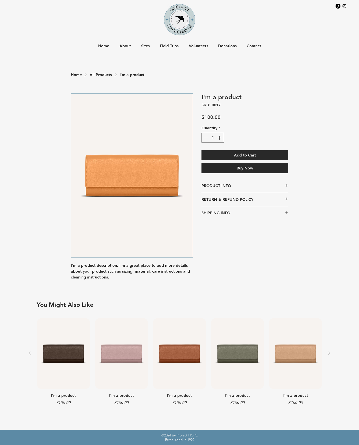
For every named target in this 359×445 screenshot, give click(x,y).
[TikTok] (338, 6)
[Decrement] (205, 137)
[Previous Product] (30, 353)
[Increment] (219, 137)
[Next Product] (329, 353)
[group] (179, 364)
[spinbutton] (212, 137)
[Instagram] (344, 6)
